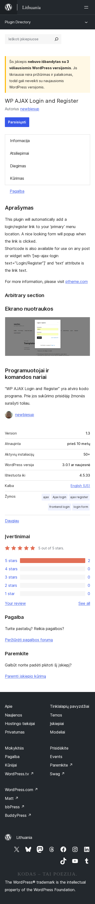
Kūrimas (17, 178)
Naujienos (13, 715)
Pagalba (17, 191)
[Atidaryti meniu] (87, 7)
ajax (46, 497)
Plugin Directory (18, 22)
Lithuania (24, 837)
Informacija (20, 140)
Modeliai (57, 732)
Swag (57, 773)
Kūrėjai (11, 765)
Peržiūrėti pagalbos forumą (29, 639)
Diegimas (18, 165)
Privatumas (15, 732)
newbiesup (29, 108)
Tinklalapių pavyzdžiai (69, 706)
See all (84, 603)
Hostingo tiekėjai (20, 723)
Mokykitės (14, 748)
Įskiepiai (57, 723)
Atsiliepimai (19, 153)
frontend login (59, 507)
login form (81, 507)
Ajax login (59, 497)
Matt (12, 798)
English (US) (80, 486)
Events (56, 756)
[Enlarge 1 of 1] (83, 323)
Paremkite (61, 765)
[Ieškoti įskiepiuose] (56, 39)
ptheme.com (77, 281)
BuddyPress (18, 815)
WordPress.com (21, 789)
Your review (15, 603)
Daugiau (12, 520)
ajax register (79, 497)
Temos (56, 715)
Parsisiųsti (17, 122)
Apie (8, 706)
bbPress (15, 806)
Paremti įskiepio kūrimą (25, 676)
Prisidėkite (59, 748)
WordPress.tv (19, 773)
